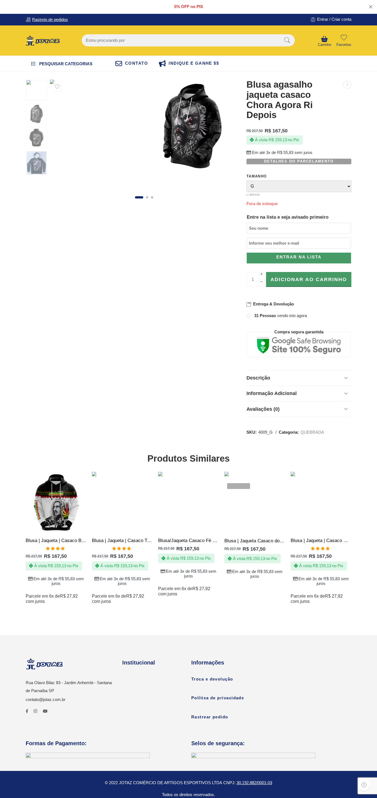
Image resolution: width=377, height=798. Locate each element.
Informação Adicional (271, 393)
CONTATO (136, 63)
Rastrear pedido (209, 717)
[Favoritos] (57, 86)
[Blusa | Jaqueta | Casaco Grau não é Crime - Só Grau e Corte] (321, 502)
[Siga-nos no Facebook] (27, 711)
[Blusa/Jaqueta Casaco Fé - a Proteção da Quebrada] (188, 502)
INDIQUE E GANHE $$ (194, 63)
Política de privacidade (217, 698)
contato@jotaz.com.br (45, 699)
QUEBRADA (312, 432)
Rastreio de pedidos (50, 19)
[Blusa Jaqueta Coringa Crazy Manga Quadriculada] (347, 85)
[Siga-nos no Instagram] (35, 711)
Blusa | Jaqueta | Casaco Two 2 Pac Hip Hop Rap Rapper (122, 540)
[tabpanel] (96, 127)
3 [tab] (152, 197)
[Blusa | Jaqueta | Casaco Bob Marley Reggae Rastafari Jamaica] (56, 502)
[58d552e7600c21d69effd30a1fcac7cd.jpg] (36, 90)
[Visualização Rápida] (67, 527)
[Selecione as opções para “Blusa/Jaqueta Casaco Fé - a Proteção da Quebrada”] (178, 527)
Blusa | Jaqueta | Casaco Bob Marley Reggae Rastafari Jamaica (56, 540)
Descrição (258, 378)
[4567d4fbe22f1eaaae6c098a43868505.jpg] (191, 126)
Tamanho (256, 176)
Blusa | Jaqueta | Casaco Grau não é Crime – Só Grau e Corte (321, 540)
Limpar (253, 194)
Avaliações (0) (263, 409)
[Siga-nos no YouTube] (45, 711)
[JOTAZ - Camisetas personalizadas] (43, 40)
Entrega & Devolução (273, 304)
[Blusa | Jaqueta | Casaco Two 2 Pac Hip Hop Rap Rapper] (122, 502)
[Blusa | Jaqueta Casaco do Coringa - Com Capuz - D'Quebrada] (254, 502)
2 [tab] (147, 197)
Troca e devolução (212, 679)
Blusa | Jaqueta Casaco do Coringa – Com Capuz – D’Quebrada (254, 540)
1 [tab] (139, 197)
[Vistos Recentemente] (364, 785)
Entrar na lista (299, 257)
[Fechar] (371, 7)
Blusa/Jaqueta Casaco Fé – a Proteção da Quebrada (188, 540)
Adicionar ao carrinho (308, 279)
